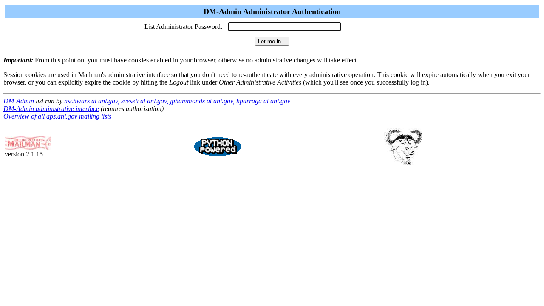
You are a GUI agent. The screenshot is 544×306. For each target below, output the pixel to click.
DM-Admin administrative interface (51, 108)
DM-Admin (18, 101)
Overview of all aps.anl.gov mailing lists (57, 116)
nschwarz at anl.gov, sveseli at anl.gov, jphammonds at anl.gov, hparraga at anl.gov (177, 101)
